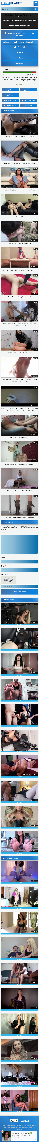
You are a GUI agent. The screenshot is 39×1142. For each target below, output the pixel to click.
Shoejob (29, 105)
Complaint (20, 63)
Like (18, 47)
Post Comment (19, 592)
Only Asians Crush (11, 105)
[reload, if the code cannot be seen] (8, 583)
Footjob (11, 95)
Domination (29, 90)
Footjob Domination (29, 100)
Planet (11, 3)
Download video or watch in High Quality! (20, 34)
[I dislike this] (24, 47)
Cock (11, 90)
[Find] (36, 9)
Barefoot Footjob (11, 100)
